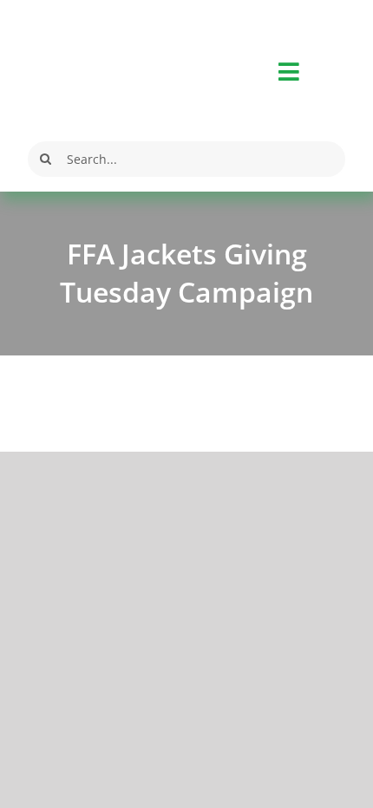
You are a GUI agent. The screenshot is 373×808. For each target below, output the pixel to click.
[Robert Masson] (84, 24)
